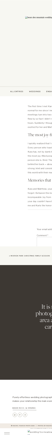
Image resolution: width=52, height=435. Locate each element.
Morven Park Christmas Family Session (30, 256)
